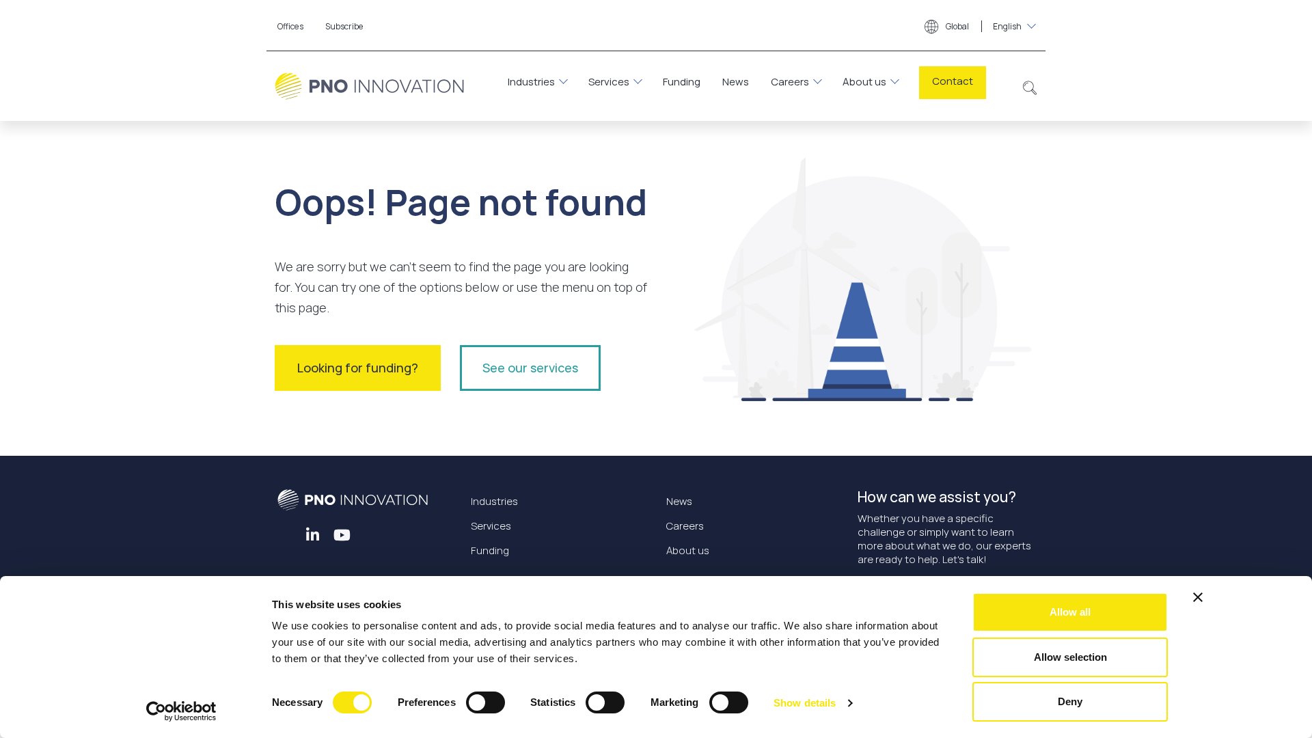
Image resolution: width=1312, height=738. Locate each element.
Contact (952, 81)
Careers (790, 81)
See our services (530, 367)
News (735, 81)
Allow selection (1070, 657)
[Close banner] (1198, 597)
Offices (290, 26)
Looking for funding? (357, 367)
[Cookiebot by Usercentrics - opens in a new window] (181, 711)
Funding (681, 81)
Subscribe (344, 26)
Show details (805, 703)
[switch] (485, 702)
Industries (531, 81)
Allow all (1070, 612)
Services (608, 81)
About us (864, 81)
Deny (1070, 701)
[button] (1030, 86)
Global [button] (983, 26)
